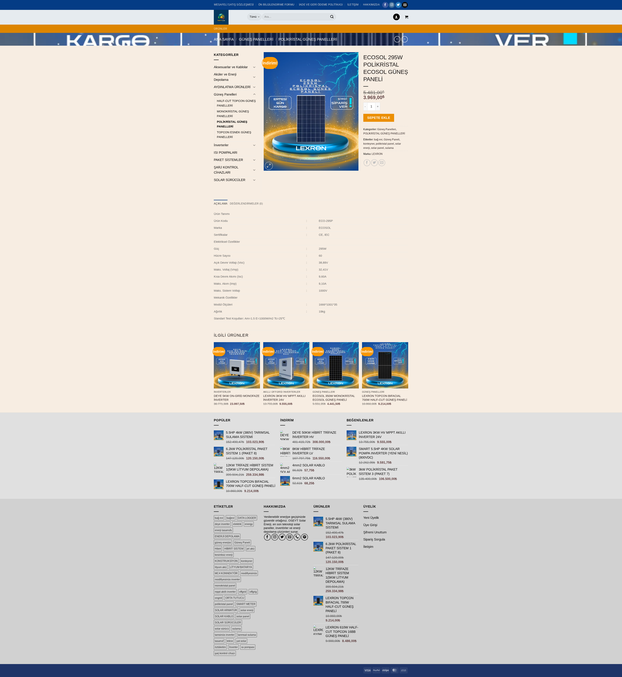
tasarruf (219, 640)
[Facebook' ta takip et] (385, 5)
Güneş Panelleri (256, 39)
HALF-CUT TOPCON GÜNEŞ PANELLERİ (236, 103)
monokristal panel (225, 585)
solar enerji (247, 610)
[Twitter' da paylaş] (374, 162)
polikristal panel (385, 143)
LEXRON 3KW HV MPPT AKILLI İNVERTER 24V (284, 397)
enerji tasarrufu (223, 530)
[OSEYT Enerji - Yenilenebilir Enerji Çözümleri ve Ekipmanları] (228, 17)
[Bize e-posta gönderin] (405, 5)
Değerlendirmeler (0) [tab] (246, 203)
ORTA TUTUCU (234, 597)
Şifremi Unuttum (375, 532)
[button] (396, 17)
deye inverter (222, 524)
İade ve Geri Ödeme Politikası (321, 4)
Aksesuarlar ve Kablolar (231, 67)
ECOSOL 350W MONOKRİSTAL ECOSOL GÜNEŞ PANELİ (334, 397)
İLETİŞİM (353, 4)
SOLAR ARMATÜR (226, 610)
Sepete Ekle (378, 117)
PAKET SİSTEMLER (228, 160)
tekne (230, 640)
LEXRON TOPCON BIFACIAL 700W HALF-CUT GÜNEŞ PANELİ (384, 397)
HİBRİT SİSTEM (233, 548)
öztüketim (220, 647)
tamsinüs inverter (224, 634)
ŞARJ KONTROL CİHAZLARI (226, 169)
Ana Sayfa (224, 39)
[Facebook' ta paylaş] (367, 162)
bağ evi (378, 139)
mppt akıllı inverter (225, 591)
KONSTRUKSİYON (226, 560)
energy (249, 524)
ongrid (218, 597)
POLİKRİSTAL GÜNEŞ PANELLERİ (307, 39)
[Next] (408, 377)
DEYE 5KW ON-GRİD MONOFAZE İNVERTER (236, 397)
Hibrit (218, 548)
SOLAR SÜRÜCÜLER (229, 180)
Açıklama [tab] (221, 203)
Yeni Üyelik (371, 517)
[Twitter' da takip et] (398, 5)
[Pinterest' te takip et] (304, 537)
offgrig (253, 591)
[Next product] (397, 39)
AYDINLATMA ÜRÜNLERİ (232, 87)
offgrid (242, 591)
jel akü (250, 548)
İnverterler (221, 145)
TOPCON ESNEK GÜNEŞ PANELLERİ (234, 135)
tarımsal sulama (247, 634)
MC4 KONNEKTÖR (226, 573)
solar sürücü (222, 628)
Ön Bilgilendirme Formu (276, 4)
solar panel (377, 147)
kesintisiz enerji (224, 554)
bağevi (230, 517)
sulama (389, 147)
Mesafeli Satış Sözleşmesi (234, 4)
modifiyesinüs (249, 573)
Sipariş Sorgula (374, 539)
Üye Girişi (370, 525)
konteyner (368, 143)
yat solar (241, 640)
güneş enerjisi (223, 542)
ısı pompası (247, 647)
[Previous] (214, 377)
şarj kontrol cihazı (225, 653)
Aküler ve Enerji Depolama (225, 77)
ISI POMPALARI (225, 152)
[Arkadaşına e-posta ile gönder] (381, 162)
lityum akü (220, 567)
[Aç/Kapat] (254, 67)
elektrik (237, 524)
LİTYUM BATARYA (241, 567)
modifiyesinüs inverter (227, 579)
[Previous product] (404, 39)
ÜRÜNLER (220, 28)
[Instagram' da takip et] (392, 5)
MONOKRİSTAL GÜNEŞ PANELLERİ (233, 114)
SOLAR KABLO (224, 616)
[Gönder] (331, 16)
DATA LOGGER (247, 517)
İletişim (368, 546)
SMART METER (245, 604)
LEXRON (377, 153)
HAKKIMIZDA (371, 4)
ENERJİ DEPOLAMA (227, 536)
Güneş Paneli (391, 139)
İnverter (233, 647)
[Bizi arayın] (297, 537)
